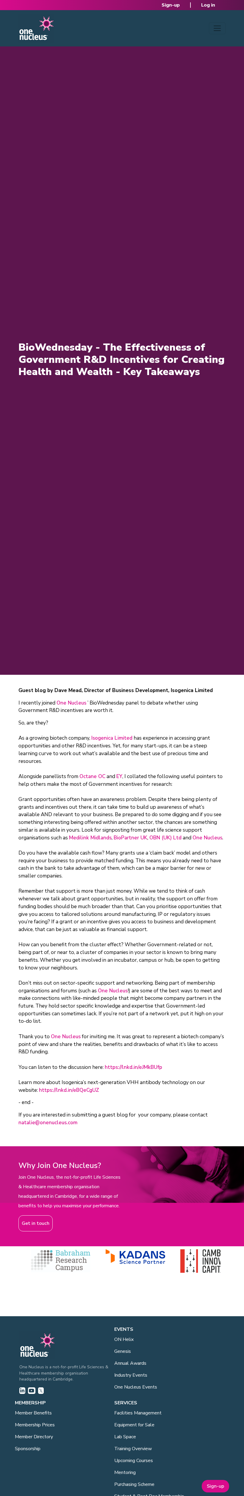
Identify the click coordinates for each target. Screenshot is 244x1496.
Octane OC (92, 776)
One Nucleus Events (135, 1387)
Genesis (122, 1351)
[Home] (36, 28)
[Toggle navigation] (217, 28)
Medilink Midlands (90, 837)
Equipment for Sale (134, 1425)
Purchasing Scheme (134, 1484)
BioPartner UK (130, 837)
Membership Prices (35, 1425)
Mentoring (125, 1472)
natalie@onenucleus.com (47, 1122)
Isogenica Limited (111, 738)
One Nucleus (71, 702)
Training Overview (133, 1448)
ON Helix (124, 1339)
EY (119, 776)
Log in (208, 5)
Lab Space (125, 1436)
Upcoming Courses (133, 1460)
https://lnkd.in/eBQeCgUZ (69, 1090)
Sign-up (171, 5)
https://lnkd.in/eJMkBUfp (133, 1067)
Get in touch (35, 1223)
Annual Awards (130, 1363)
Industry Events (130, 1375)
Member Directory (34, 1436)
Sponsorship (27, 1448)
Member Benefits (33, 1413)
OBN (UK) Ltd (165, 837)
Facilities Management (138, 1413)
